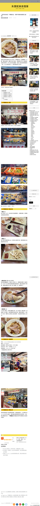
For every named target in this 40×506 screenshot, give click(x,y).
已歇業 (17, 491)
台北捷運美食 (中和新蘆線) (34, 117)
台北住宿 (31, 116)
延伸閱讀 (6, 99)
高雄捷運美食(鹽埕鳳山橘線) (34, 152)
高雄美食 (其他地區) (33, 154)
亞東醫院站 (32, 122)
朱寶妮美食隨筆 (20, 6)
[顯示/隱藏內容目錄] (10, 91)
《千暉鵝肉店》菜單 (6, 92)
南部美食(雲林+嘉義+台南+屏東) (35, 115)
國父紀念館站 (33, 126)
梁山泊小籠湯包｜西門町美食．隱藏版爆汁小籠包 (13, 448)
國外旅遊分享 (32, 144)
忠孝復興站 (32, 131)
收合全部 (33, 110)
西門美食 (15, 496)
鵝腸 (23, 496)
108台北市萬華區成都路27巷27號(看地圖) (12, 341)
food (6, 495)
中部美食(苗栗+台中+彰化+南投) (35, 111)
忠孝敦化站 (32, 132)
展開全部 (30, 110)
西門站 (32, 138)
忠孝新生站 (32, 133)
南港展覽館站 (33, 123)
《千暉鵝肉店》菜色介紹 (7, 93)
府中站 (32, 129)
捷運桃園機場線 (32, 147)
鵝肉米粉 (19, 496)
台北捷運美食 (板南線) (10, 491)
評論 (3, 98)
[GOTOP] (26, 504)
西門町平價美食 (9, 496)
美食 (20, 495)
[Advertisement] (14, 27)
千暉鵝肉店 (9, 495)
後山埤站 (32, 130)
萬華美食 (23, 495)
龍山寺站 (32, 139)
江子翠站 (32, 137)
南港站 (32, 124)
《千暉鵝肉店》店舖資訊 (7, 95)
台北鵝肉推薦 (15, 495)
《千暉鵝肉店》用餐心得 (7, 96)
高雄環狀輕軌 (32, 153)
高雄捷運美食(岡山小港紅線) (34, 151)
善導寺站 (32, 125)
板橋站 (32, 136)
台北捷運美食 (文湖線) (33, 118)
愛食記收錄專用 (22, 491)
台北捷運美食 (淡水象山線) (34, 140)
